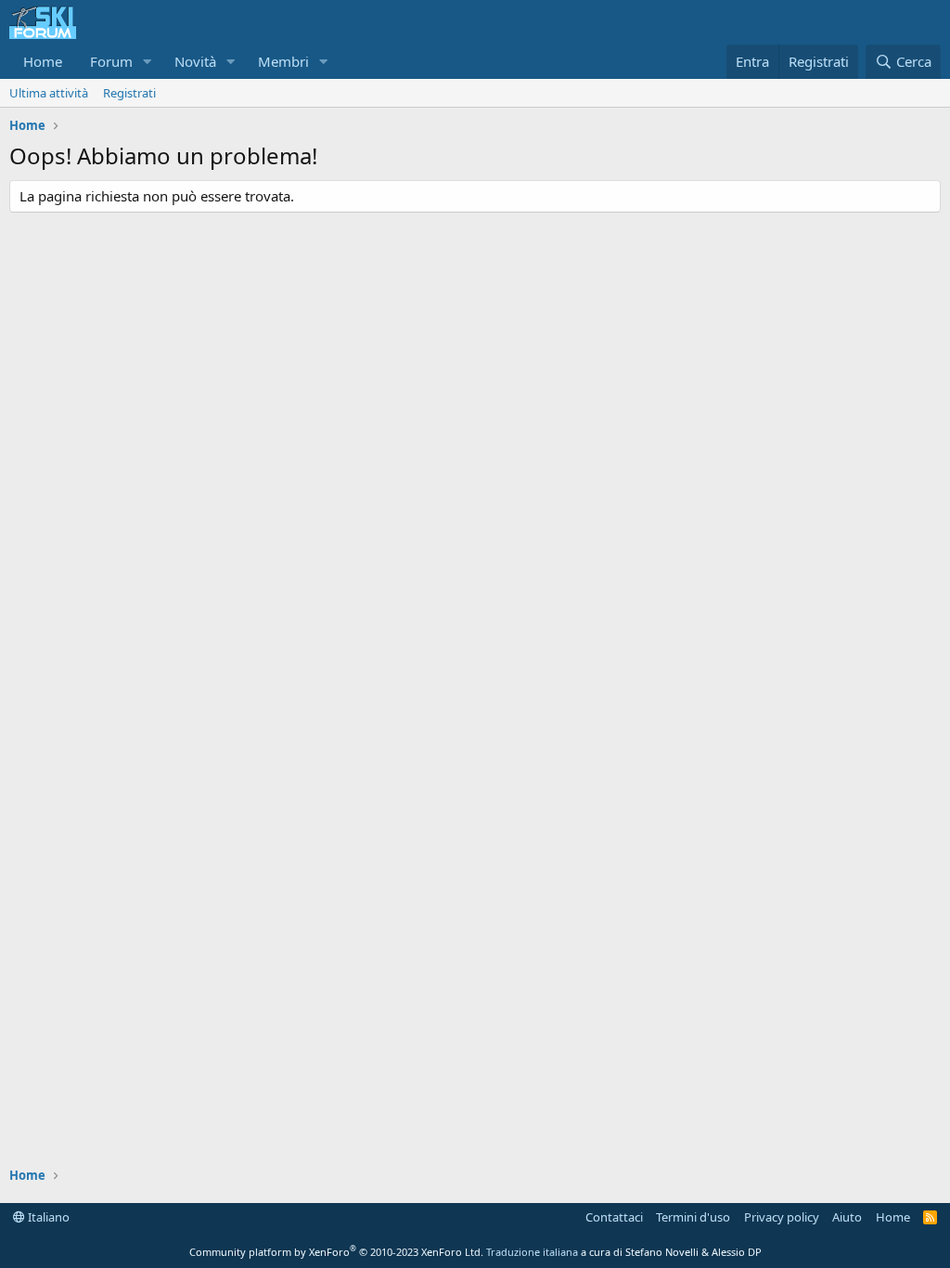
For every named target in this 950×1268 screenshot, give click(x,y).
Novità (195, 61)
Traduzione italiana (532, 1252)
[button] (147, 62)
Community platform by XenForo (336, 1252)
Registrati (129, 92)
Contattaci (614, 1217)
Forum (111, 61)
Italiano (47, 1217)
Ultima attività (48, 92)
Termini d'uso (693, 1217)
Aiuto (847, 1217)
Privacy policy (781, 1217)
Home (42, 61)
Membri (283, 61)
